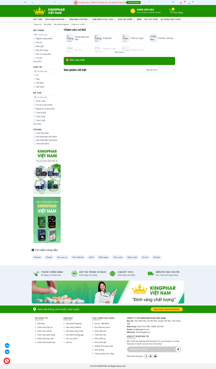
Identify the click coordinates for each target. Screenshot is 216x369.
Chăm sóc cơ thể (78, 24)
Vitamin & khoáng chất (103, 346)
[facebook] (7, 351)
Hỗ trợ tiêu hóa (100, 331)
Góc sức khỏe (71, 338)
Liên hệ (69, 342)
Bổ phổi (156, 257)
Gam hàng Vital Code (74, 331)
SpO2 (91, 257)
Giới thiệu (41, 323)
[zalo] (7, 345)
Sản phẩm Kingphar (61, 24)
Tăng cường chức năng (104, 353)
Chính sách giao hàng (46, 335)
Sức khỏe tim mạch (102, 327)
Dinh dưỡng (99, 350)
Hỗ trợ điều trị (99, 338)
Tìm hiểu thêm (133, 2)
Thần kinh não (100, 335)
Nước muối (132, 257)
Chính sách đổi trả (44, 331)
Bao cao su (62, 257)
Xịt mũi (145, 257)
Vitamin (49, 257)
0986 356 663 (145, 9)
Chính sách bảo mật (45, 338)
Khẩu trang (103, 257)
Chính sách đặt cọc (45, 327)
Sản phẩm (47, 24)
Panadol (37, 257)
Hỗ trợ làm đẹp (100, 342)
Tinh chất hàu (78, 257)
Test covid (117, 257)
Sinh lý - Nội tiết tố (101, 323)
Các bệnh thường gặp (75, 335)
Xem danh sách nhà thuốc (167, 309)
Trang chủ (37, 24)
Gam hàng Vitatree (73, 327)
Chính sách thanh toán (46, 342)
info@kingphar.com (141, 329)
